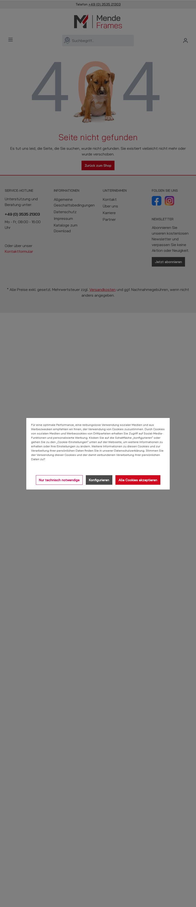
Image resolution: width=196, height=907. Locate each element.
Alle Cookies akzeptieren (138, 480)
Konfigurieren (99, 480)
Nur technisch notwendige (59, 480)
